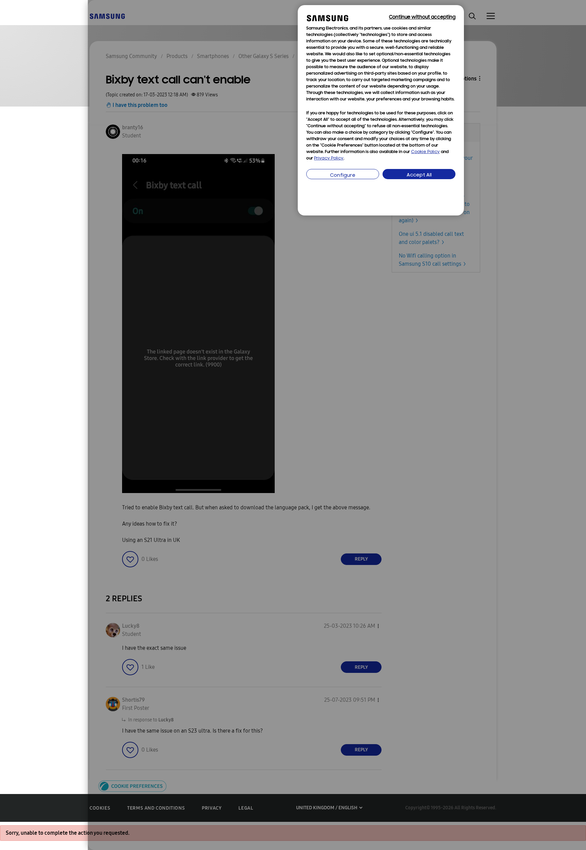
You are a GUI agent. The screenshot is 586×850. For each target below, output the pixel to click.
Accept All (419, 175)
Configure (342, 175)
